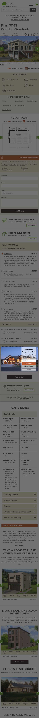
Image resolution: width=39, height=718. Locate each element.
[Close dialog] (37, 348)
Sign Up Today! (29, 363)
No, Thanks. (29, 369)
